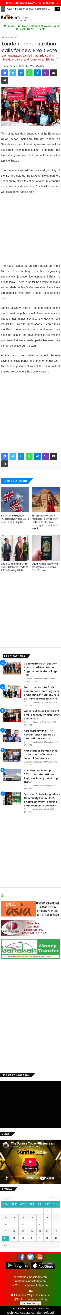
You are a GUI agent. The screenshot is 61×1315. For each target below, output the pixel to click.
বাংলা (57, 8)
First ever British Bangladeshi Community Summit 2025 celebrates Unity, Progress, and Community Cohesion (42, 799)
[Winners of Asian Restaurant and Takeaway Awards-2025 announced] (12, 715)
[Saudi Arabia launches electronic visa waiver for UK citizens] (46, 548)
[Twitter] (12, 72)
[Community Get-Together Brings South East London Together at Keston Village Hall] (12, 668)
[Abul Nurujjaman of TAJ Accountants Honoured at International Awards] (12, 735)
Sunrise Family (31, 1303)
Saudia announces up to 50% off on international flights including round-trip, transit (41, 776)
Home (8, 37)
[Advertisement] (30, 229)
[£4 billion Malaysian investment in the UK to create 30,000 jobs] (15, 499)
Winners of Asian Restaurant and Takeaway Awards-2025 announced (42, 714)
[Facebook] (4, 72)
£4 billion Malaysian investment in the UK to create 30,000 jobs (15, 519)
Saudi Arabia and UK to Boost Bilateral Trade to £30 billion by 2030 (14, 567)
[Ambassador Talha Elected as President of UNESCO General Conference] (12, 755)
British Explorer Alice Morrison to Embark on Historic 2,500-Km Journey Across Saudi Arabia (45, 522)
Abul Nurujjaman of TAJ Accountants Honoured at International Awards (40, 734)
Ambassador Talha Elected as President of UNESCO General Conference (41, 754)
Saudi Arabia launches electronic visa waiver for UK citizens (45, 567)
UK (15, 37)
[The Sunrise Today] (14, 17)
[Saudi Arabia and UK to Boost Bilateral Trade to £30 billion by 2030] (15, 548)
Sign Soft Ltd (45, 1312)
